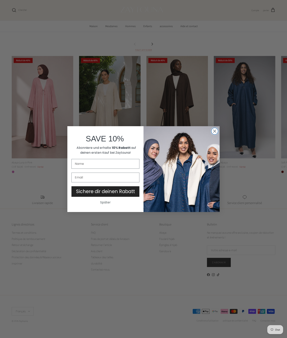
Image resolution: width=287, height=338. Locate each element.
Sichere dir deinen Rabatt (105, 191)
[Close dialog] (214, 131)
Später (105, 202)
